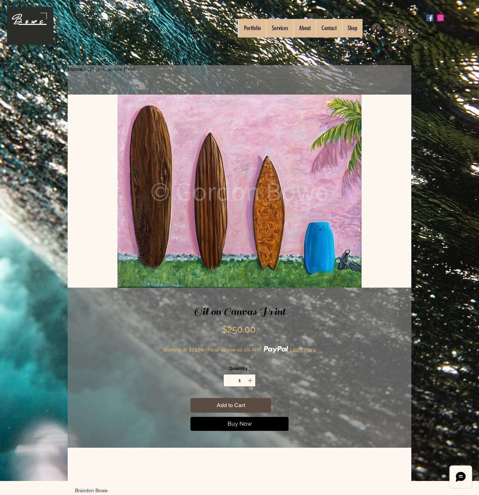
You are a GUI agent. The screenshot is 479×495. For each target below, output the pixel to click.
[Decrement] (228, 380)
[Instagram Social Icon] (440, 17)
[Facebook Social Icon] (429, 17)
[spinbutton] (240, 380)
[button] (402, 28)
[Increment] (251, 380)
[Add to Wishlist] (281, 405)
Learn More (303, 349)
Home (75, 69)
